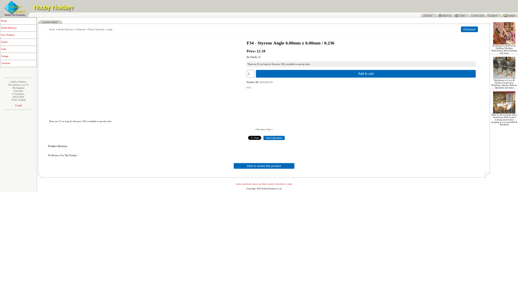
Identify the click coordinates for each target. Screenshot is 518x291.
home (238, 184)
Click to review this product (264, 166)
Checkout (5, 63)
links (264, 184)
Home (4, 20)
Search (4, 42)
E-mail (18, 105)
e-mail (289, 184)
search (271, 184)
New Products (8, 35)
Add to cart (366, 73)
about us (257, 184)
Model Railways (9, 27)
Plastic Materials (96, 29)
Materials (80, 29)
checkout (280, 184)
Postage (4, 56)
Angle (110, 29)
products (247, 184)
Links (3, 49)
